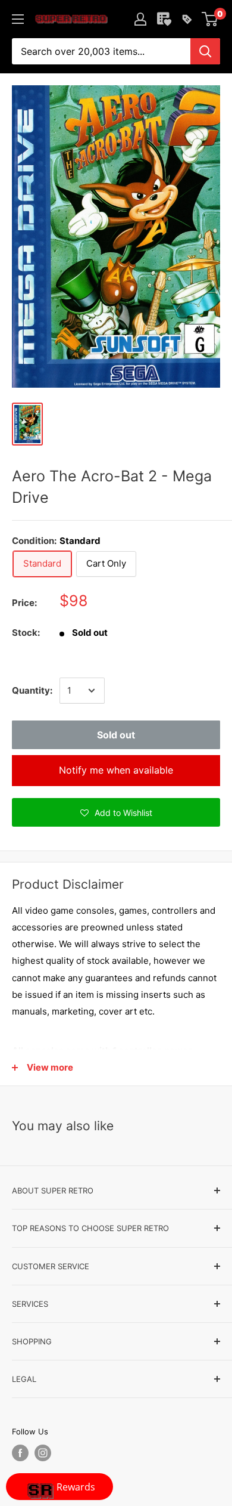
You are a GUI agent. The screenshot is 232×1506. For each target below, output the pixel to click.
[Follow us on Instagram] (43, 1453)
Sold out (116, 735)
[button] (116, 812)
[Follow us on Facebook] (20, 1453)
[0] (210, 19)
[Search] (205, 51)
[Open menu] (18, 19)
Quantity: (32, 690)
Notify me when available (116, 770)
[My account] (140, 19)
